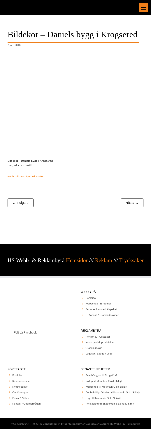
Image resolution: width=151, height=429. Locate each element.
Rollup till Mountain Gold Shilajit (103, 381)
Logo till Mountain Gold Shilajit (103, 398)
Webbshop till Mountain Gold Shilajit (106, 386)
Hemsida (90, 297)
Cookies (90, 423)
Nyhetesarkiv (19, 386)
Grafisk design (93, 347)
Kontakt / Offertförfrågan (26, 403)
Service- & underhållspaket (101, 309)
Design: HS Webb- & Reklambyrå (119, 423)
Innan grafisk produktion (99, 342)
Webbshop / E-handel (98, 303)
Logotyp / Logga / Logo (99, 353)
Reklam (103, 260)
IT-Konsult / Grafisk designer (102, 314)
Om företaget (20, 392)
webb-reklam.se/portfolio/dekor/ (26, 176)
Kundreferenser (21, 381)
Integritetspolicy (71, 423)
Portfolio (17, 375)
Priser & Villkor (20, 398)
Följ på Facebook (25, 332)
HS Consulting (47, 423)
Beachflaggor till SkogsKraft (101, 375)
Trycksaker (131, 260)
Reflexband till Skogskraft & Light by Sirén (109, 403)
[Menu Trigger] (143, 7)
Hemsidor (77, 260)
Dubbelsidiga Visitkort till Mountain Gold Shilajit (112, 392)
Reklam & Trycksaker (97, 336)
